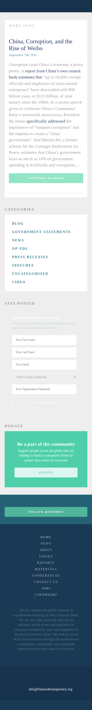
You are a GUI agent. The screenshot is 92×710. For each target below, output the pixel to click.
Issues (46, 556)
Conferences (46, 575)
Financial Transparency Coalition (17, 6)
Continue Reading (46, 178)
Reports (46, 563)
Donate (46, 472)
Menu (80, 6)
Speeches (23, 265)
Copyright (46, 595)
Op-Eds (20, 249)
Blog (18, 223)
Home (46, 537)
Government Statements (41, 232)
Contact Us (46, 582)
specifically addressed (45, 121)
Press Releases (30, 257)
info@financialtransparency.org (50, 689)
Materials (46, 569)
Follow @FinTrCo (46, 511)
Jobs (46, 588)
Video (19, 282)
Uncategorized (30, 274)
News (18, 240)
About (46, 550)
